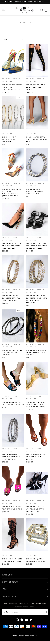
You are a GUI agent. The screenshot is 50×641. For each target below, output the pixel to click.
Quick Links (7, 575)
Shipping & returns (10, 582)
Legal (4, 589)
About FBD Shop (9, 596)
